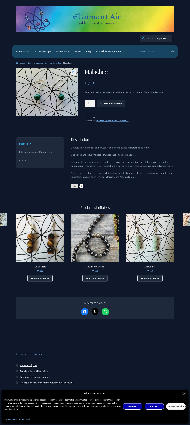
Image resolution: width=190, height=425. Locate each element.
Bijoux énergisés (35, 63)
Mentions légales (28, 365)
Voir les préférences (177, 406)
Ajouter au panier (111, 103)
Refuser (154, 406)
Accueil (23, 63)
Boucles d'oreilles (53, 63)
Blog (88, 51)
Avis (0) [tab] (22, 160)
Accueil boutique (42, 51)
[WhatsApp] (105, 311)
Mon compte (62, 51)
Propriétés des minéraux (108, 51)
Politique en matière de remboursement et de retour (46, 382)
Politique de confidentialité (18, 419)
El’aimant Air (22, 51)
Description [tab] (25, 143)
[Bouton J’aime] (74, 186)
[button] (184, 393)
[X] (95, 311)
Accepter (132, 406)
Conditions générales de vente (35, 376)
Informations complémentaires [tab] (35, 152)
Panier (77, 51)
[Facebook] (84, 311)
